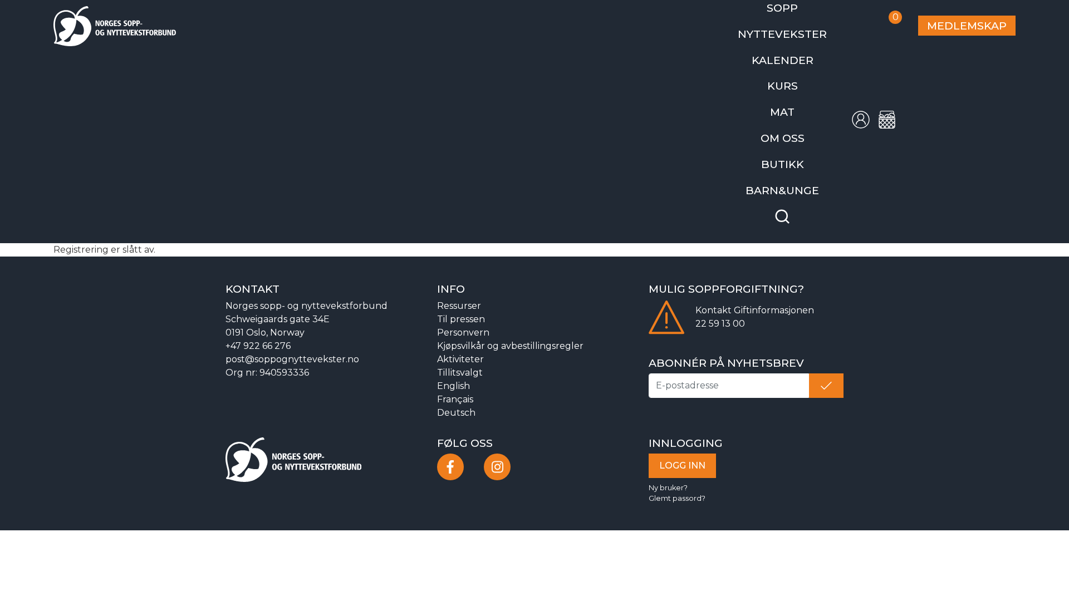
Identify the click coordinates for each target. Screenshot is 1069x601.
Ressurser (459, 284)
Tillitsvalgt (460, 351)
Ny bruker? (668, 465)
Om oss (801, 123)
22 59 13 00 (720, 302)
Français (455, 377)
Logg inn (682, 444)
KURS (801, 76)
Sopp (800, 6)
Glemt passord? (677, 476)
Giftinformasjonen (774, 288)
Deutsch (456, 391)
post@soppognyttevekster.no (292, 337)
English (453, 364)
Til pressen (461, 297)
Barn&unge (800, 170)
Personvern (463, 311)
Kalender (800, 53)
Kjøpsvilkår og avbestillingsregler (510, 324)
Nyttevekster (800, 29)
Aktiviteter (460, 337)
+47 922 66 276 (258, 324)
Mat (800, 100)
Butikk (801, 146)
